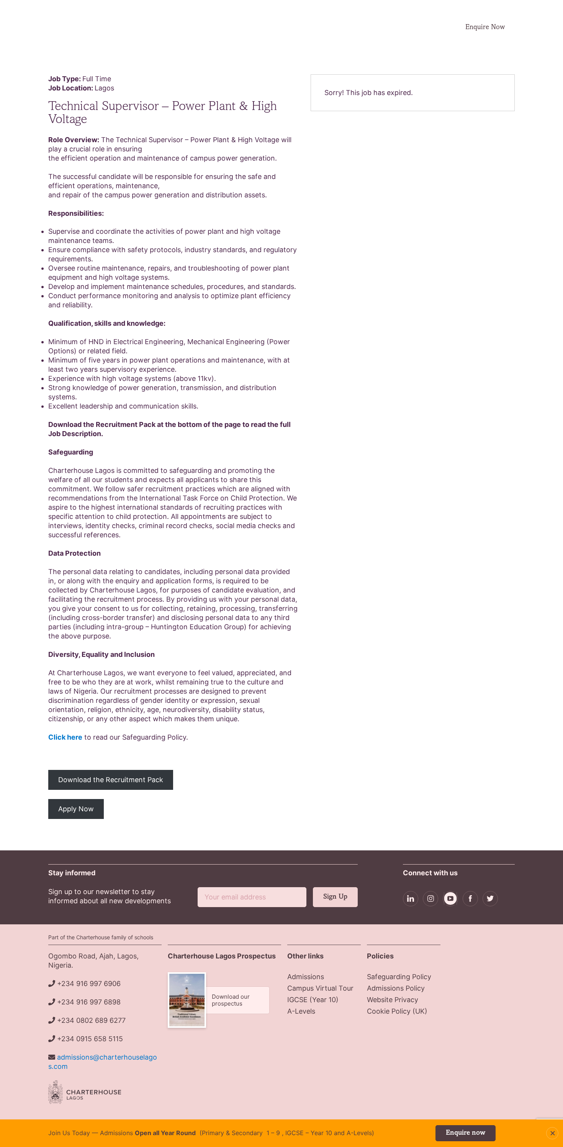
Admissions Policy (396, 988)
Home (179, 27)
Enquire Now (485, 27)
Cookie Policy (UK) (397, 1011)
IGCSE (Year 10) (313, 1000)
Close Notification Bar (552, 1133)
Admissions (260, 27)
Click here (65, 737)
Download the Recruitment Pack (110, 780)
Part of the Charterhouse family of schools (100, 937)
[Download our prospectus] (224, 1000)
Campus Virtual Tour (366, 27)
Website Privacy (392, 1000)
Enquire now (465, 1133)
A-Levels (301, 1011)
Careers (415, 27)
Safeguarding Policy (399, 977)
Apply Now (76, 809)
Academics (309, 27)
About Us (213, 27)
